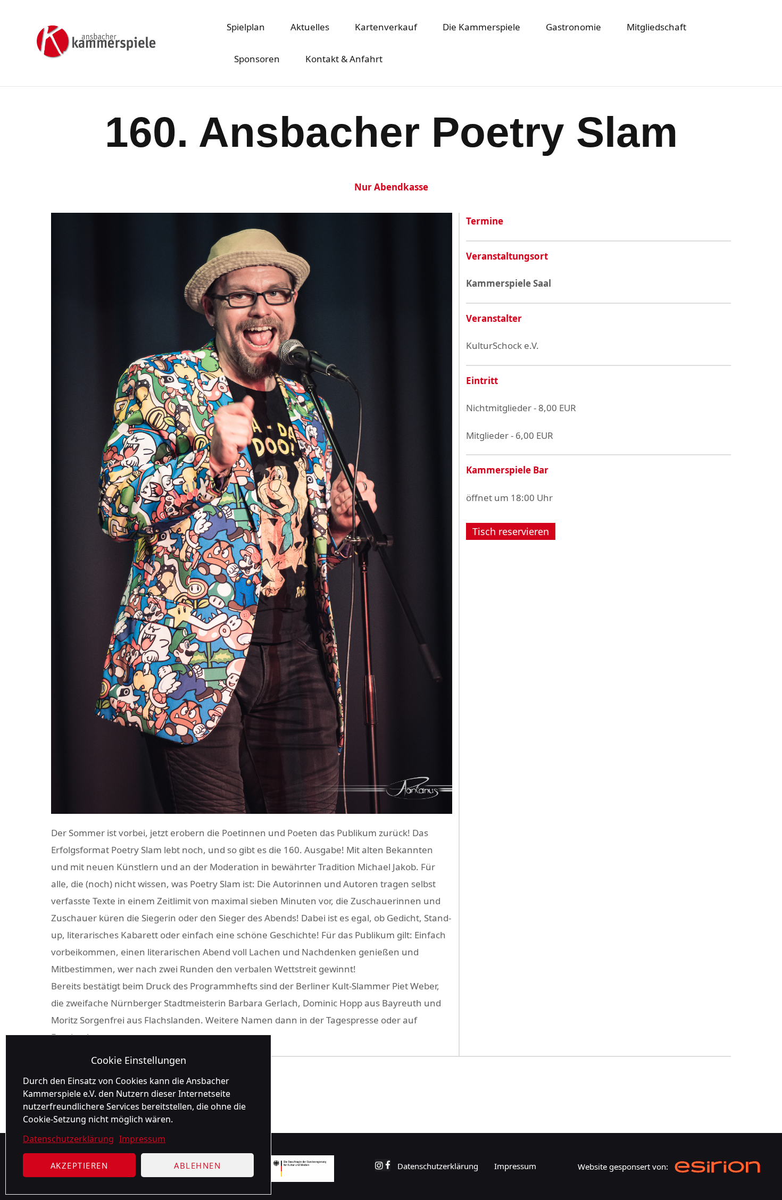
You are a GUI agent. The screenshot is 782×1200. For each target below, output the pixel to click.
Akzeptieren (80, 1165)
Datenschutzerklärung (68, 1139)
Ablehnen (197, 1165)
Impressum (142, 1139)
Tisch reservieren (510, 531)
